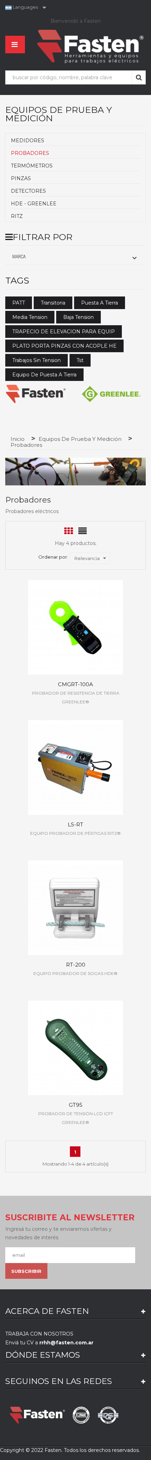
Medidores (27, 140)
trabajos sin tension (36, 360)
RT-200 (75, 964)
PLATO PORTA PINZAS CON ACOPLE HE (64, 346)
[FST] (36, 394)
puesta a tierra (99, 303)
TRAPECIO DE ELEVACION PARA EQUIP (63, 331)
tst (80, 360)
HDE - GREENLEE (34, 203)
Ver (75, 622)
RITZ (17, 216)
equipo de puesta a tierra (44, 374)
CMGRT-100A (75, 684)
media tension (29, 317)
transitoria (53, 303)
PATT (18, 303)
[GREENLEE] (111, 394)
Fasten (53, 1450)
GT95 (76, 1104)
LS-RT (75, 824)
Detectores (28, 191)
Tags (17, 281)
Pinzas (21, 178)
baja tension (78, 317)
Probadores (30, 153)
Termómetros (32, 166)
